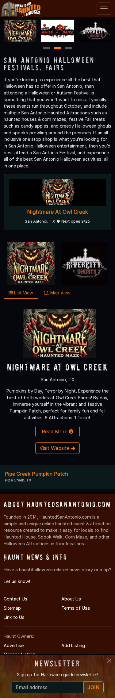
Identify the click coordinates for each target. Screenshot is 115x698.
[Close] (109, 660)
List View (23, 292)
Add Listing (73, 645)
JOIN (93, 687)
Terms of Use (75, 608)
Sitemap (12, 608)
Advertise (14, 645)
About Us (71, 598)
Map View (60, 292)
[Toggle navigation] (104, 8)
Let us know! (17, 581)
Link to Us (14, 617)
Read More (55, 431)
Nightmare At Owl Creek (57, 212)
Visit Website (55, 448)
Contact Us (15, 598)
